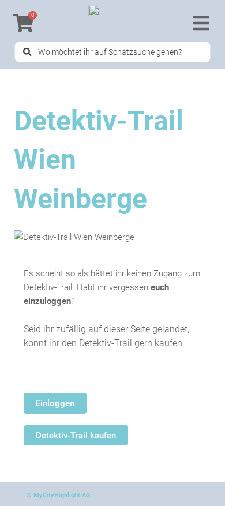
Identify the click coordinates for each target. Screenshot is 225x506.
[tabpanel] (112, 356)
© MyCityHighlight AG (59, 495)
